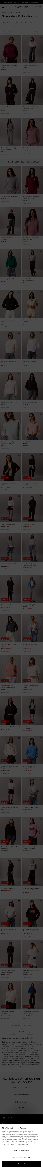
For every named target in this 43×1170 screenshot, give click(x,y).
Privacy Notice (23, 1144)
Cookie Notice (9, 1144)
